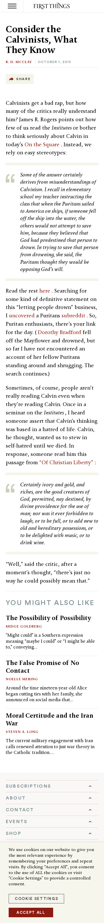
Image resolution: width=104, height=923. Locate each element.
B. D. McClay (19, 62)
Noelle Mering (22, 679)
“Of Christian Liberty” (67, 462)
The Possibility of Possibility (48, 618)
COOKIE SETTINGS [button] (36, 899)
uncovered (22, 315)
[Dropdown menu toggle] (52, 786)
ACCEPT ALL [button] (30, 912)
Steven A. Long (22, 731)
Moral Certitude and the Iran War (49, 719)
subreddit (74, 315)
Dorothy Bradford (60, 332)
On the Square (43, 144)
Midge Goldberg (24, 626)
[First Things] (52, 6)
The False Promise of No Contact (42, 666)
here (45, 290)
